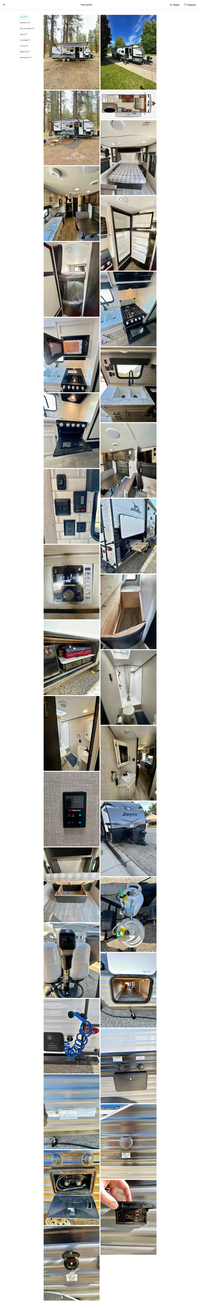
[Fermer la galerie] (4, 4)
